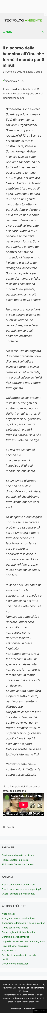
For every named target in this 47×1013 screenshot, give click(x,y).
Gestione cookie (40, 1011)
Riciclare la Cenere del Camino (18, 864)
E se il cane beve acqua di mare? (19, 884)
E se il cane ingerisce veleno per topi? (21, 889)
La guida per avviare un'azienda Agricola (23, 941)
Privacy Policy (29, 1008)
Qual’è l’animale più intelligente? (18, 893)
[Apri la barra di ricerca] (43, 32)
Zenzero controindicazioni (15, 963)
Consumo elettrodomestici (16, 937)
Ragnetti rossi (9, 950)
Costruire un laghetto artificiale (18, 855)
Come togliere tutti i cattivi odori (19, 932)
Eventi (10, 827)
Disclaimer (16, 1008)
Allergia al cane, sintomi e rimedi (19, 918)
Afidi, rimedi (8, 914)
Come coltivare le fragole (15, 927)
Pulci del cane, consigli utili (16, 946)
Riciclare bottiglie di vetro (15, 860)
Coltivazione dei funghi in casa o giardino (23, 923)
